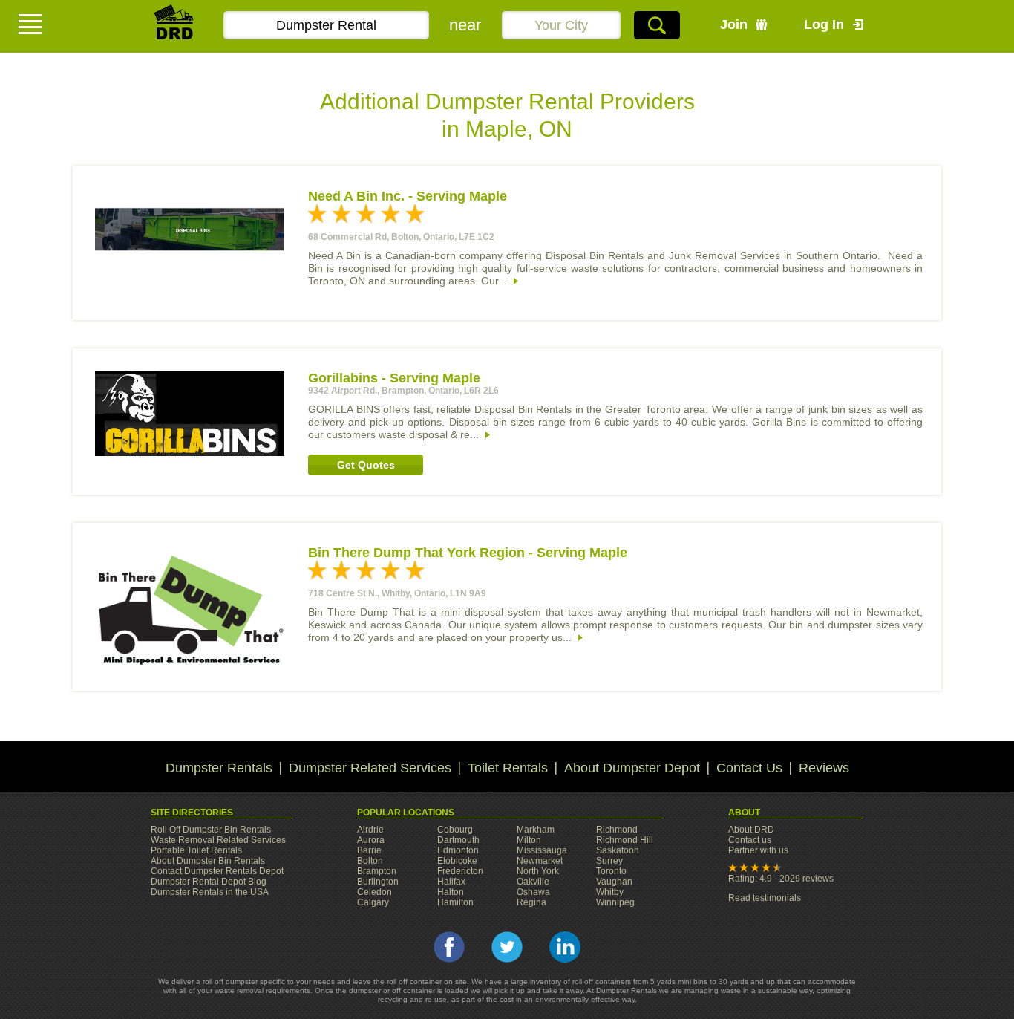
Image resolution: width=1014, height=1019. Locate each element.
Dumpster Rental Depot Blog (208, 881)
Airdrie (370, 829)
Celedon (374, 892)
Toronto (611, 871)
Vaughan (614, 881)
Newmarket (540, 861)
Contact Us (749, 768)
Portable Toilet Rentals (196, 850)
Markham (536, 829)
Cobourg (455, 829)
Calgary (373, 902)
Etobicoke (457, 861)
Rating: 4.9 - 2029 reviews (781, 878)
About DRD (751, 829)
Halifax (451, 881)
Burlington (378, 881)
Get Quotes (366, 465)
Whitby (610, 892)
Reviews (824, 768)
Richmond (617, 829)
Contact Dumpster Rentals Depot (217, 871)
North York (538, 871)
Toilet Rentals (508, 768)
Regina (531, 902)
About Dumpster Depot (632, 768)
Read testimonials (764, 898)
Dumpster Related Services (370, 768)
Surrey (609, 861)
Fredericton (460, 871)
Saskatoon (617, 850)
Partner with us (758, 850)
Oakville (533, 881)
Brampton (376, 871)
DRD (174, 26)
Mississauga (542, 850)
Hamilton (455, 902)
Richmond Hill (624, 840)
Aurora (371, 840)
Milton (529, 840)
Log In (824, 24)
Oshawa (533, 892)
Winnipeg (615, 902)
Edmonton (458, 850)
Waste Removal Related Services (218, 840)
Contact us (749, 840)
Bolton (370, 861)
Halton (450, 892)
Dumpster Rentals (219, 768)
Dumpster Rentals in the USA (210, 892)
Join (734, 24)
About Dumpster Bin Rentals (208, 861)
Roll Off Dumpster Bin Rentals (211, 829)
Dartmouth (458, 840)
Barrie (369, 850)
